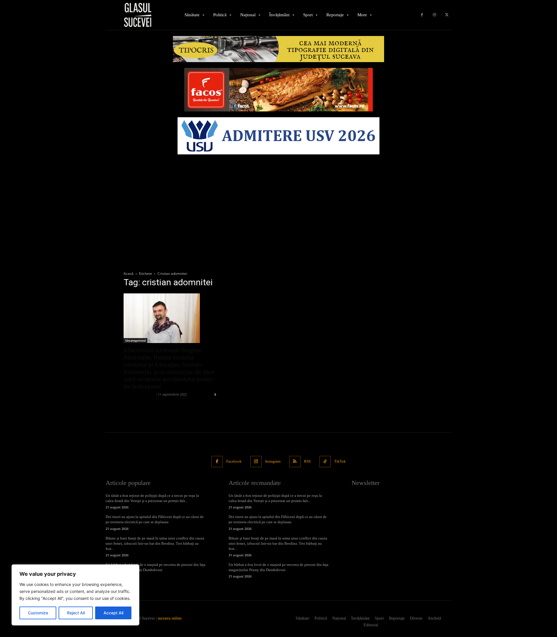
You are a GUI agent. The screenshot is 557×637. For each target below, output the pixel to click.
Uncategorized (135, 340)
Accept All (113, 612)
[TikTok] (325, 461)
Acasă (128, 273)
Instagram (273, 461)
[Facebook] (422, 15)
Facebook (234, 461)
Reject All (76, 612)
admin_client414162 (139, 394)
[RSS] (295, 461)
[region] (75, 594)
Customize (38, 612)
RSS (307, 461)
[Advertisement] (278, 200)
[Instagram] (434, 15)
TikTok (340, 461)
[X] (446, 15)
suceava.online (170, 618)
